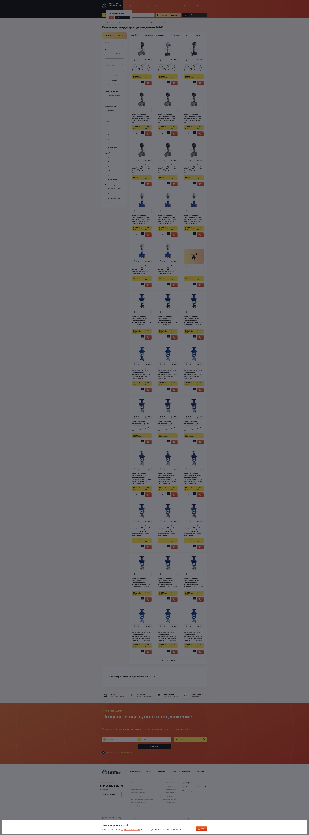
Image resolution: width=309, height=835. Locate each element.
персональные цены (130, 829)
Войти (203, 828)
